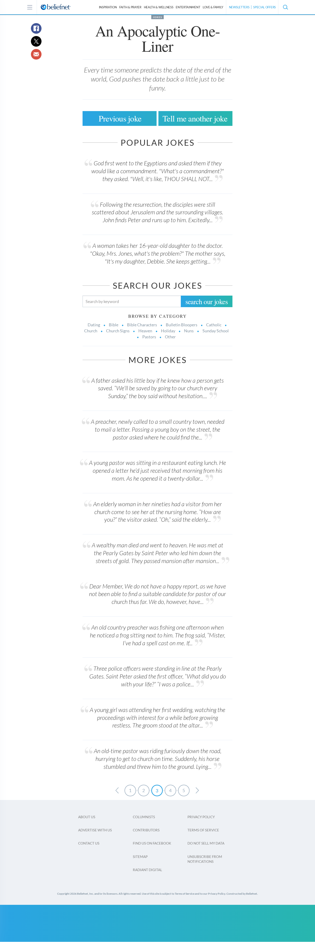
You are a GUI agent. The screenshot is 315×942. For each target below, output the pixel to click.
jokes (157, 17)
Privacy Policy (201, 817)
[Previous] (117, 790)
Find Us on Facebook (152, 843)
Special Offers (264, 7)
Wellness (158, 7)
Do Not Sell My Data (205, 843)
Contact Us (88, 843)
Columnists (144, 817)
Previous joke (120, 118)
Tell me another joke (195, 118)
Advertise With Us (95, 830)
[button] (285, 7)
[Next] (197, 790)
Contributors (146, 830)
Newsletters (239, 7)
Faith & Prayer (130, 7)
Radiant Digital (147, 870)
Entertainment (188, 7)
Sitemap (140, 856)
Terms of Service (203, 830)
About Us (86, 817)
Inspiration (108, 7)
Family (213, 7)
